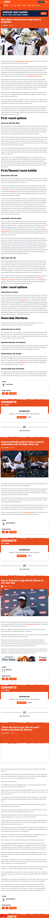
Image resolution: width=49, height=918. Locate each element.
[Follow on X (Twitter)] (6, 524)
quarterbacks (18, 61)
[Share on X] (3, 393)
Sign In (46, 1)
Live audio (4, 915)
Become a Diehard (21, 417)
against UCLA (14, 191)
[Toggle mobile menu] (1, 2)
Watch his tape (22, 301)
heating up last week (31, 624)
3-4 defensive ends (27, 61)
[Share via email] (6, 393)
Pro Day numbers (21, 362)
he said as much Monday (28, 512)
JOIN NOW (44, 13)
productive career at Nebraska (35, 76)
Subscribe (41, 1)
